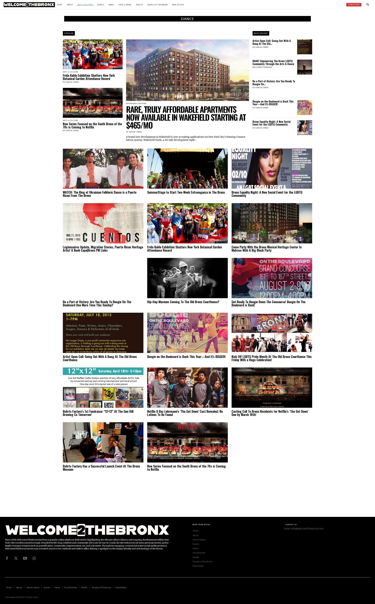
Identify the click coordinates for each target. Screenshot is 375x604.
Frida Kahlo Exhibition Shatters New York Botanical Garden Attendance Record (89, 77)
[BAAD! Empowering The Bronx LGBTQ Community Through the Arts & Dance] (304, 67)
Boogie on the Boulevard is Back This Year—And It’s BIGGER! (273, 102)
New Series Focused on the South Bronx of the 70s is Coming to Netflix (92, 125)
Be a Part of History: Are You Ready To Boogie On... (274, 82)
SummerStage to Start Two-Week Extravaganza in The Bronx (186, 192)
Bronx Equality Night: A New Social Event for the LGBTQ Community (272, 123)
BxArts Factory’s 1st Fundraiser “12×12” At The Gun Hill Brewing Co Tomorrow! (98, 413)
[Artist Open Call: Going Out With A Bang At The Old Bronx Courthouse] (304, 46)
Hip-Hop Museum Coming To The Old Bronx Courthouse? (183, 301)
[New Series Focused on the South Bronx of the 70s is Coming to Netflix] (93, 103)
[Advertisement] (88, 496)
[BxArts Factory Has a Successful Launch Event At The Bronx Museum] (103, 442)
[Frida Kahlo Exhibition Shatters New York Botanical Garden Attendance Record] (93, 54)
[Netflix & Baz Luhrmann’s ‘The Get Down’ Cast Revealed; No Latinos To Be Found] (187, 387)
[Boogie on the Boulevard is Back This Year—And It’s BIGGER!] (304, 107)
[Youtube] (25, 558)
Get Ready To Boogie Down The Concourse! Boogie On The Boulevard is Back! (268, 303)
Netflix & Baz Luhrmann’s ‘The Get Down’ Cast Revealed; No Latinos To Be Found (185, 413)
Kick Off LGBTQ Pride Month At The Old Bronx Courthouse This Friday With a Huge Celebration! (272, 358)
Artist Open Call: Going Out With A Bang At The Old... (272, 42)
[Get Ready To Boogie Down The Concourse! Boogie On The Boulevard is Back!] (272, 278)
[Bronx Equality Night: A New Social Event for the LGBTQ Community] (304, 127)
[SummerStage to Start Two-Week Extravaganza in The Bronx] (187, 169)
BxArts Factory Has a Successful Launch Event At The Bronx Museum (101, 468)
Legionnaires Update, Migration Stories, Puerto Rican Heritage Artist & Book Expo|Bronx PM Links (103, 248)
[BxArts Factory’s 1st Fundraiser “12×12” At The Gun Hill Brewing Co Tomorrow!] (103, 387)
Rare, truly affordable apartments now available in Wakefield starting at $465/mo (186, 117)
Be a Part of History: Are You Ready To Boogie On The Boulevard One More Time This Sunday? (97, 303)
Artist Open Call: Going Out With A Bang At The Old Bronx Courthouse (100, 358)
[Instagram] (34, 558)
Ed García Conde (71, 82)
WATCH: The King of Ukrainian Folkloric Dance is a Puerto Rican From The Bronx (99, 194)
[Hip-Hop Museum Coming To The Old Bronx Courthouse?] (187, 278)
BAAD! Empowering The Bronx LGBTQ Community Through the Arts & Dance (273, 62)
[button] (367, 4)
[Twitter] (16, 558)
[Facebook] (7, 558)
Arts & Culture (70, 72)
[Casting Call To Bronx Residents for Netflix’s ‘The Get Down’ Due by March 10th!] (272, 387)
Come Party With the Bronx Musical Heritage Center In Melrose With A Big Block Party (267, 248)
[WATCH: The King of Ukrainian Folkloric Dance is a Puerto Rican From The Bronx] (103, 169)
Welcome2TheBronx (262, 67)
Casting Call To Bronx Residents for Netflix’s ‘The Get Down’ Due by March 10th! (270, 413)
